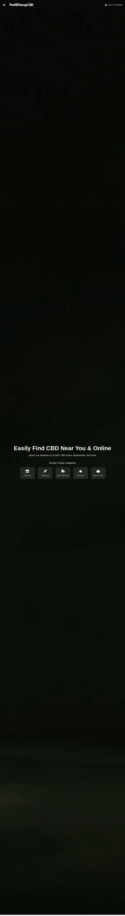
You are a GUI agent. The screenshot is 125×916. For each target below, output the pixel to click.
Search (99, 461)
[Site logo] (22, 5)
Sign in (111, 5)
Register (119, 5)
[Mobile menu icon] (4, 5)
